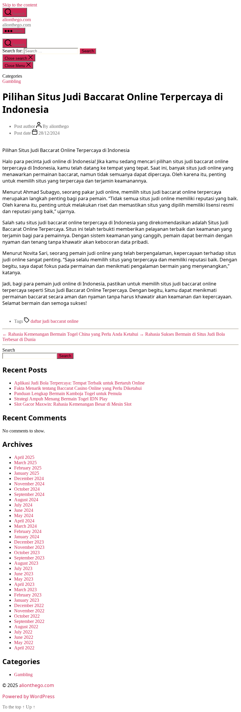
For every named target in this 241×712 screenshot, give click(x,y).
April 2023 (24, 584)
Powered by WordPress (28, 696)
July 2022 (23, 631)
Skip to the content (19, 4)
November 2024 (29, 483)
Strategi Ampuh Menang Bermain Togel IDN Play (61, 398)
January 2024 (26, 536)
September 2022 (29, 621)
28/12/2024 (49, 133)
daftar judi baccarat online (54, 321)
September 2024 (29, 494)
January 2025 (26, 473)
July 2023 (23, 568)
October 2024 (27, 489)
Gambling (11, 81)
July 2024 (23, 504)
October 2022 (27, 616)
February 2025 (27, 467)
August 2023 (26, 563)
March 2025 (25, 462)
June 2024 (23, 510)
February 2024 (27, 531)
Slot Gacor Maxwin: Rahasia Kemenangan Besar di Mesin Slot (72, 404)
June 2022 (23, 637)
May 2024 (23, 515)
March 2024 (25, 526)
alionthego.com (16, 19)
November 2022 (29, 610)
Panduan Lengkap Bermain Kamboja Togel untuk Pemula (68, 393)
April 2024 (24, 520)
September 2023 (29, 557)
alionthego (59, 126)
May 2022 (23, 642)
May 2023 (23, 578)
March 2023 (25, 589)
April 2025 (24, 457)
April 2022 (24, 647)
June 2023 (23, 573)
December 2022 (29, 605)
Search (8, 349)
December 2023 (29, 541)
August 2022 (26, 626)
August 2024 (26, 499)
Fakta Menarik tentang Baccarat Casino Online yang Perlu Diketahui (78, 388)
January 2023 (26, 600)
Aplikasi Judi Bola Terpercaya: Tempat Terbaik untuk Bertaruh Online (79, 382)
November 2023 (29, 547)
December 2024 (29, 478)
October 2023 (27, 552)
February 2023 (27, 594)
